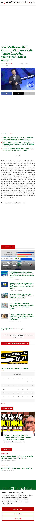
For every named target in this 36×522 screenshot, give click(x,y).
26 (13, 396)
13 (18, 389)
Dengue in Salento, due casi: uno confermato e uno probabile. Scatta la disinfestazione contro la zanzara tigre (22, 274)
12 (13, 389)
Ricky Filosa (8, 441)
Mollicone (18, 202)
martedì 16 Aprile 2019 (22, 63)
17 (3, 393)
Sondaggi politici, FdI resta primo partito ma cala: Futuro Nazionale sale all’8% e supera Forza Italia (18, 263)
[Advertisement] (18, 25)
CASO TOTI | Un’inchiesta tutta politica (16, 468)
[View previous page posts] (16, 155)
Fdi (12, 202)
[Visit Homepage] (17, 2)
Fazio (7, 202)
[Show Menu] (2, 2)
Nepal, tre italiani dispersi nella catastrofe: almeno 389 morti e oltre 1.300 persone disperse (22, 295)
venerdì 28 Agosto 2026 (9, 267)
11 (8, 389)
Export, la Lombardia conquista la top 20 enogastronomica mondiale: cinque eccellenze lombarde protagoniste (22, 317)
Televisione (6, 65)
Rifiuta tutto (18, 518)
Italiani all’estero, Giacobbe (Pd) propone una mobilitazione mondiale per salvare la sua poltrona (18, 437)
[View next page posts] (19, 155)
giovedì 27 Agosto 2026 (16, 321)
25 (8, 396)
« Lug (3, 403)
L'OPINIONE (4, 453)
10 (3, 389)
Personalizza (18, 514)
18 (8, 393)
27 (18, 396)
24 (3, 396)
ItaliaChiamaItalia (8, 63)
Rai (23, 202)
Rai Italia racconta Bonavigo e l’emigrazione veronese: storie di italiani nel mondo (18, 144)
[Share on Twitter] (18, 93)
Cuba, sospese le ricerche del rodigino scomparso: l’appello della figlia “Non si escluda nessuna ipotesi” (22, 306)
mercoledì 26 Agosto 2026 (9, 460)
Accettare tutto (18, 509)
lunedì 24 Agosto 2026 (8, 470)
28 (22, 396)
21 (22, 393)
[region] (18, 506)
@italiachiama (18, 335)
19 (13, 393)
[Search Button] (34, 2)
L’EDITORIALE (7, 433)
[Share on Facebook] (6, 93)
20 (18, 393)
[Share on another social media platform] (29, 93)
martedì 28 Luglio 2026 (19, 441)
